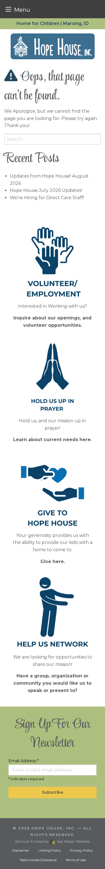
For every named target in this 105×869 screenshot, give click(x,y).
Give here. (52, 561)
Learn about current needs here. (52, 439)
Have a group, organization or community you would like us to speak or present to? (52, 683)
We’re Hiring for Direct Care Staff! (47, 197)
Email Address (23, 760)
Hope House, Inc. (54, 828)
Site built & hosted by (52, 841)
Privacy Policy (81, 850)
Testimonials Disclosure (38, 860)
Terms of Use (76, 860)
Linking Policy (49, 850)
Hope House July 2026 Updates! (46, 190)
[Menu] (8, 9)
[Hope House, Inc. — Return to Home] (52, 46)
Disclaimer (20, 850)
